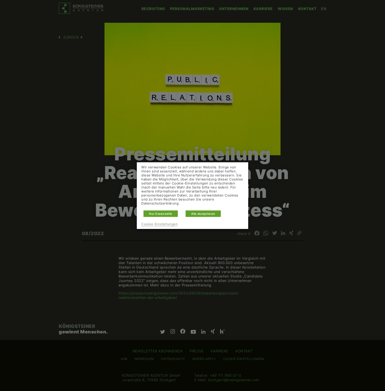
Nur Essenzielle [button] (160, 213)
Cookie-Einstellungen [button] (159, 224)
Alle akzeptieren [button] (203, 213)
